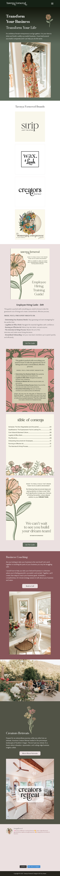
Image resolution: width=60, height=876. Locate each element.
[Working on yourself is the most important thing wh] (18, 843)
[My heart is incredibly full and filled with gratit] (42, 843)
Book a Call (30, 586)
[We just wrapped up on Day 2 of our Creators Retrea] (42, 857)
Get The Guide (30, 343)
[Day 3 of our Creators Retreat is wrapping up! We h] (18, 857)
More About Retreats (30, 753)
